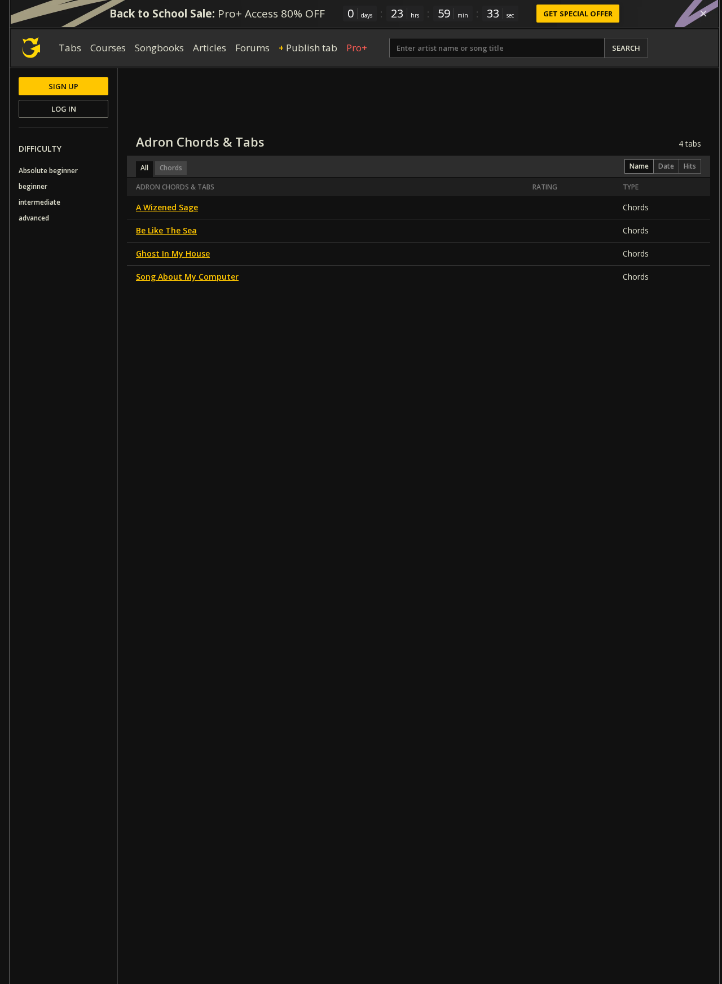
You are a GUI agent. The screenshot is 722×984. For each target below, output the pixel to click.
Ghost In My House (173, 253)
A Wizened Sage (167, 207)
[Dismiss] (703, 14)
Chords (171, 168)
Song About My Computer (187, 276)
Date (666, 166)
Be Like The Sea (166, 230)
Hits (690, 166)
